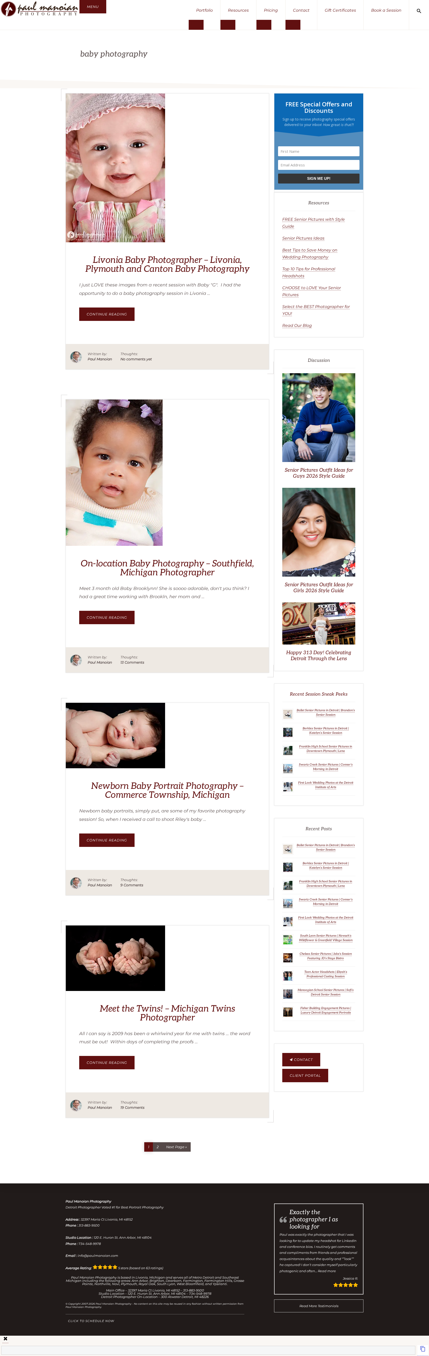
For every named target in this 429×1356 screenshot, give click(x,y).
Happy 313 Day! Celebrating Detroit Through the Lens (318, 656)
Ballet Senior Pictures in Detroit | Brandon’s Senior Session (326, 713)
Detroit (208, 1277)
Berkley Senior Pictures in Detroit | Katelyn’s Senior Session (326, 731)
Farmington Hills (218, 1281)
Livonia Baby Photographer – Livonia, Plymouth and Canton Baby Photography (167, 265)
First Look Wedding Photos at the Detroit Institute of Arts (325, 785)
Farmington (193, 1281)
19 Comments (132, 1107)
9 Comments (131, 885)
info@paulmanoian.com (98, 1256)
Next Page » (176, 1146)
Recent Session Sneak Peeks (319, 694)
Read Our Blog (297, 325)
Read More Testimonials (318, 1306)
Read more (327, 1271)
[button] (419, 11)
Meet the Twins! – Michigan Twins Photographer (167, 1013)
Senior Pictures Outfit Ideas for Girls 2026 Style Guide (319, 588)
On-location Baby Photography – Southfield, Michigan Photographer (167, 568)
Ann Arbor (140, 1281)
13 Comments (132, 662)
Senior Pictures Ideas (303, 238)
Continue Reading (111, 316)
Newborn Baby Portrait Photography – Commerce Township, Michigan (167, 791)
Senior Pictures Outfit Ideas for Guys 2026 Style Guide (319, 473)
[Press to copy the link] (422, 1350)
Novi (115, 1284)
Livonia (142, 1277)
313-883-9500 (89, 1225)
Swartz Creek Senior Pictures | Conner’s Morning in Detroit (326, 767)
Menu (93, 6)
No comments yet (136, 359)
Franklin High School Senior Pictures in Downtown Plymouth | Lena (325, 749)
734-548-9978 (89, 1244)
